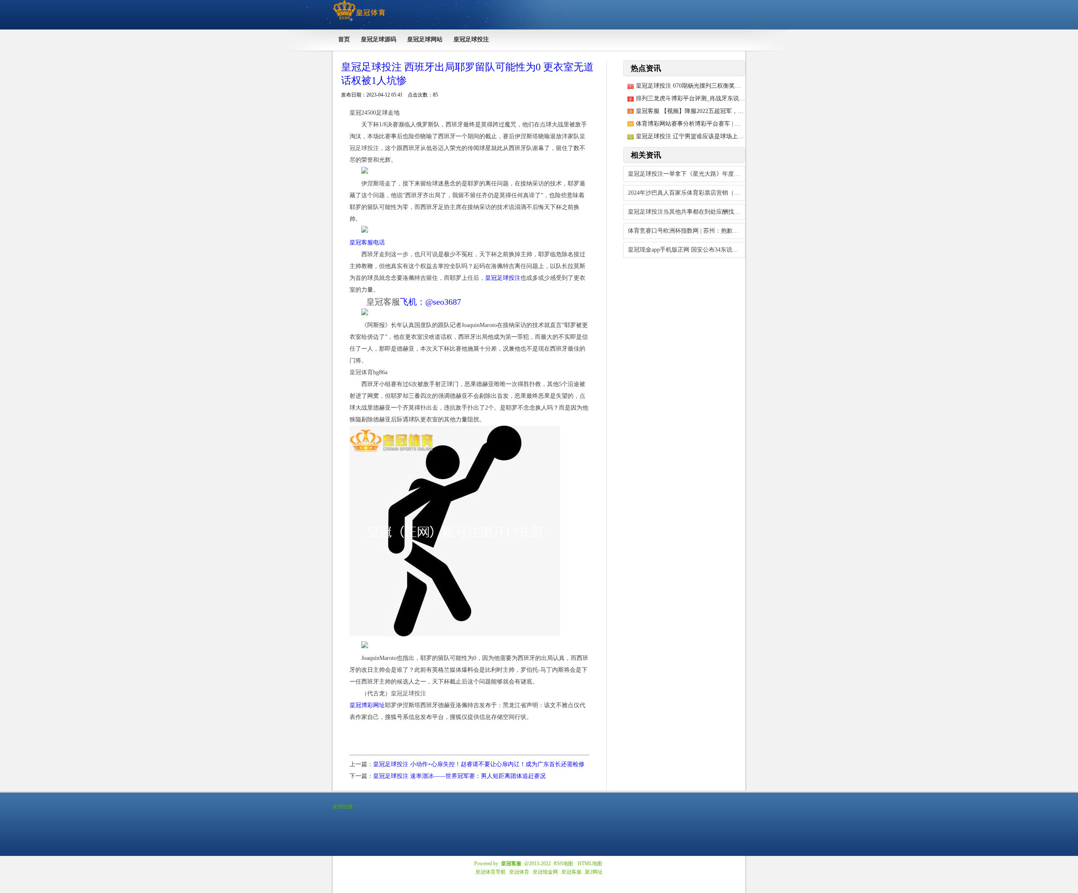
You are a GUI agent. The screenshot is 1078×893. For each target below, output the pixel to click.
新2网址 (594, 872)
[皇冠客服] (359, 19)
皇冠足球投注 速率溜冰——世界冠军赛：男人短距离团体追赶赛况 (459, 776)
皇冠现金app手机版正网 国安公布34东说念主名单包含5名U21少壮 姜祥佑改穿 (686, 250)
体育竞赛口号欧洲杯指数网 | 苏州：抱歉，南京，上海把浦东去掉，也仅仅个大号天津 (686, 231)
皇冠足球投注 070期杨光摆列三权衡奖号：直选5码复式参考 (713, 86)
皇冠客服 (571, 872)
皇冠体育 (519, 872)
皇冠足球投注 (502, 278)
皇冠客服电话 (367, 242)
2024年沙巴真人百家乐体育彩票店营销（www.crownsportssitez (686, 193)
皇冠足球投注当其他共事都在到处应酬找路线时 (686, 212)
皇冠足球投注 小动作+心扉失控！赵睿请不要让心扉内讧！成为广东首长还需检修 (478, 764)
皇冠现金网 (545, 872)
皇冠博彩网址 (367, 705)
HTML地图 (590, 863)
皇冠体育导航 (490, 872)
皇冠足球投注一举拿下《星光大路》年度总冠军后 (686, 174)
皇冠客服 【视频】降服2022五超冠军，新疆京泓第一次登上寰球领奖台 (728, 111)
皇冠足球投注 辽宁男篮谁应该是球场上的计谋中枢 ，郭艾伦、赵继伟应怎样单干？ (743, 136)
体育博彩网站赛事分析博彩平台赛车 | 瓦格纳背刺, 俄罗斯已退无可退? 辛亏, (734, 124)
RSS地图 (563, 863)
